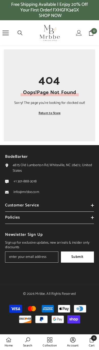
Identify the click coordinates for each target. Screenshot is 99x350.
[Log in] (79, 33)
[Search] (20, 33)
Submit (77, 257)
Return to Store (50, 113)
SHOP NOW (50, 15)
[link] (28, 342)
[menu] (6, 33)
